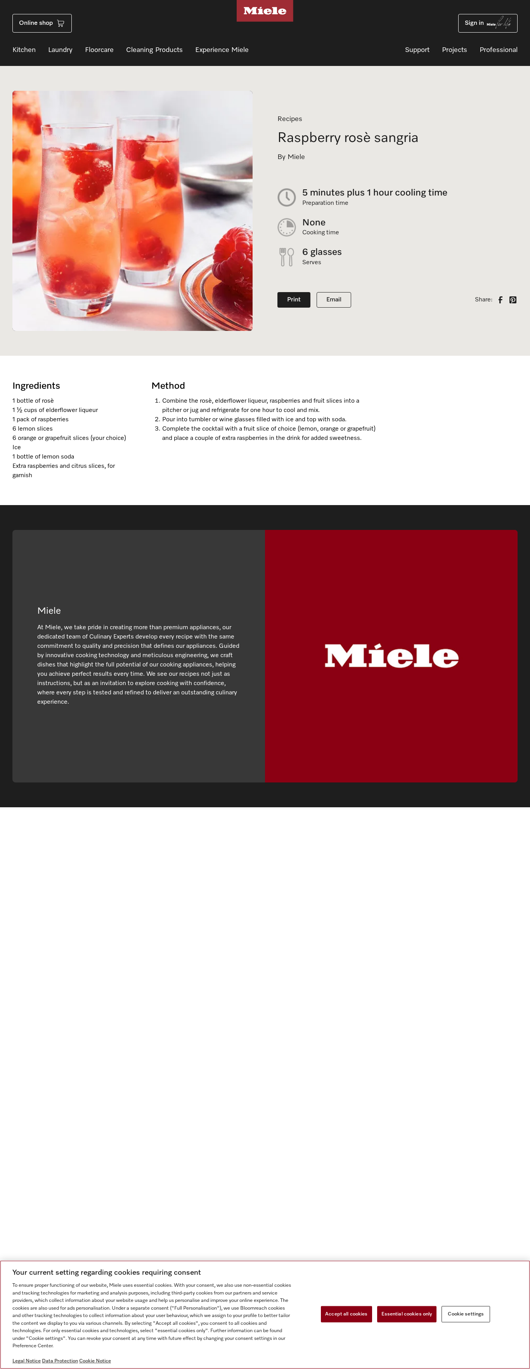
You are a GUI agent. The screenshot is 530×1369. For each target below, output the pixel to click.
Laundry (60, 50)
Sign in (474, 23)
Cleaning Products (154, 50)
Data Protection (60, 1361)
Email (333, 300)
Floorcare (99, 50)
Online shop (36, 23)
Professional (499, 50)
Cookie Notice (95, 1361)
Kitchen (24, 50)
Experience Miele (222, 50)
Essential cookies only (407, 1314)
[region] (265, 1314)
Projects (454, 50)
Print (294, 300)
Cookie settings (466, 1314)
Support (417, 50)
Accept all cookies (346, 1314)
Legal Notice (26, 1361)
